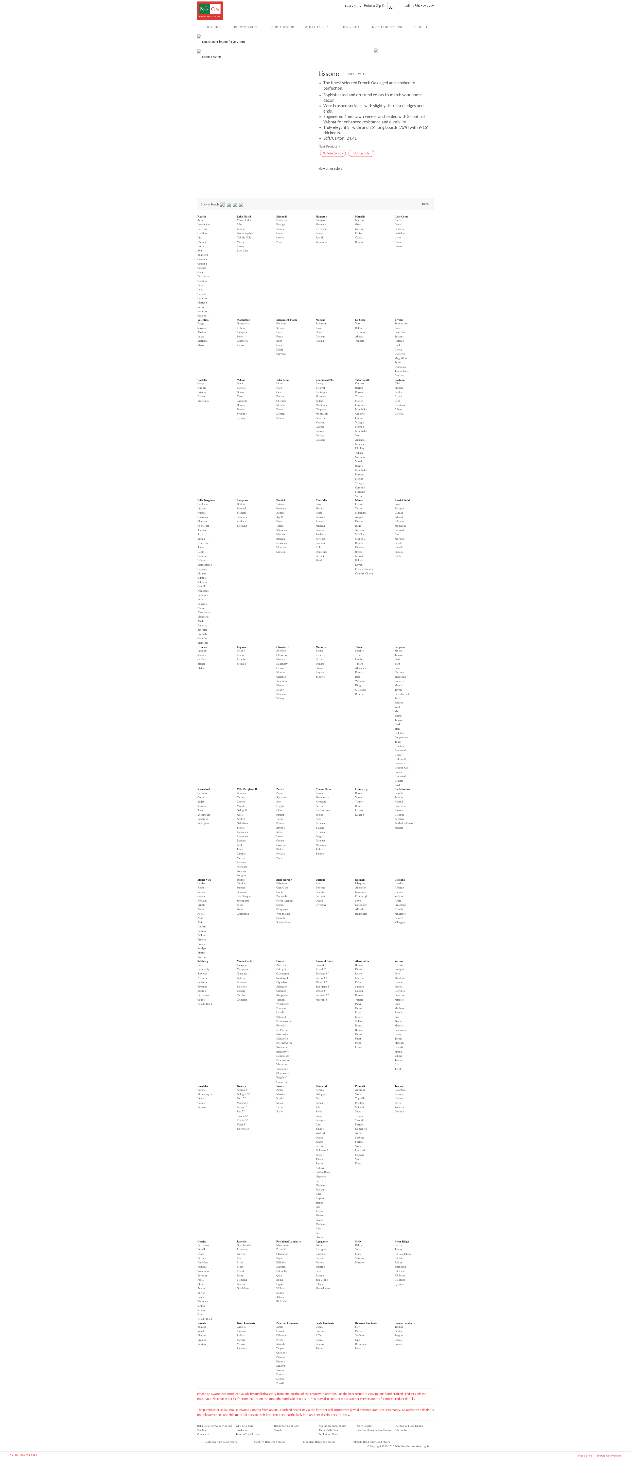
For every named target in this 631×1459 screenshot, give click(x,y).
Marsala (399, 1025)
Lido (279, 810)
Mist (397, 711)
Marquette (242, 969)
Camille (241, 883)
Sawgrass (242, 500)
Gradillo (202, 233)
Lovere (359, 810)
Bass (357, 676)
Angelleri (202, 1262)
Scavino (359, 1137)
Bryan (279, 1258)
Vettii (358, 1159)
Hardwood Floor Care (286, 1425)
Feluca (319, 814)
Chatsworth (282, 1073)
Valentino (203, 319)
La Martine (282, 1029)
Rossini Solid (402, 500)
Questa (319, 900)
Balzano (202, 1326)
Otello (398, 555)
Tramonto (203, 1271)
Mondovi (242, 806)
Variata (201, 891)
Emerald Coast (324, 961)
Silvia (398, 362)
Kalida (280, 1292)
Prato (398, 504)
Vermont (202, 650)
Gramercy (242, 340)
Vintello (201, 1249)
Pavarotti (281, 323)
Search (278, 1430)
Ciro (397, 534)
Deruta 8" (321, 990)
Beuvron (321, 418)
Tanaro (359, 663)
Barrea (201, 396)
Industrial (400, 763)
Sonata (398, 542)
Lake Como (401, 216)
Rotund (399, 801)
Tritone (280, 504)
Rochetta (321, 534)
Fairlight (281, 969)
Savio (358, 1094)
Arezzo (399, 964)
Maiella (359, 977)
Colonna (399, 814)
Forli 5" (241, 1098)
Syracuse (281, 797)
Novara (280, 853)
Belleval (320, 387)
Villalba (359, 534)
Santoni (280, 551)
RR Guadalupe (403, 1253)
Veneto (280, 836)
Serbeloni (400, 233)
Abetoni (202, 332)
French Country (364, 569)
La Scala (360, 319)
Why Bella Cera (244, 1425)
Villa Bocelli (362, 379)
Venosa (241, 1343)
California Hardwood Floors (221, 1441)
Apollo (280, 517)
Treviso (201, 939)
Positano (400, 879)
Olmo (398, 224)
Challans (202, 521)
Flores (279, 409)
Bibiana (280, 538)
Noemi (359, 228)
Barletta (241, 1253)
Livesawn (321, 904)
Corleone (281, 1352)
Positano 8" (322, 973)
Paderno (360, 547)
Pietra (200, 887)
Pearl (397, 698)
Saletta (359, 1111)
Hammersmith (284, 1021)
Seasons (399, 336)
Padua (279, 792)
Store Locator (364, 1425)
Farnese (399, 827)
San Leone (322, 1279)
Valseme (320, 422)
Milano (241, 379)
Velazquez (203, 823)
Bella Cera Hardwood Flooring (214, 1425)
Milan (279, 1102)
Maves (280, 685)
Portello (241, 387)
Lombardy (361, 789)
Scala (240, 383)
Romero (202, 1107)
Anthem (241, 521)
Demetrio (400, 530)
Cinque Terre (323, 789)
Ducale (399, 1339)
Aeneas (280, 512)
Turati (319, 1348)
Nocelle (399, 909)
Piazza (358, 1330)
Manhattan (243, 319)
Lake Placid (244, 216)
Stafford (281, 1266)
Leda (397, 400)
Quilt (279, 1275)
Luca (397, 1003)
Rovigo (201, 930)
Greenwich (243, 323)
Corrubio (400, 990)
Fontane (320, 517)
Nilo (357, 1339)
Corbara (359, 1154)
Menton (359, 426)
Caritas (398, 396)
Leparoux (203, 818)
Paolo (200, 607)
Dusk (398, 724)
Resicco (399, 917)
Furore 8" (321, 977)
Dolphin (399, 733)
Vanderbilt (282, 1068)
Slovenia (202, 973)
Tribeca (241, 327)
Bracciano (203, 400)
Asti (199, 922)
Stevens (201, 806)
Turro (240, 396)
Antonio (399, 340)
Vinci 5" (241, 1124)
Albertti (399, 409)
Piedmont (202, 977)
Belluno (201, 935)
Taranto (399, 1060)
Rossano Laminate (366, 1323)
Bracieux (281, 693)
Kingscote (282, 995)
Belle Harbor (284, 879)
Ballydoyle (282, 1051)
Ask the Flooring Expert (332, 1425)
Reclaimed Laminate (288, 1241)
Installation (242, 1430)
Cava (200, 1314)
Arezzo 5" (242, 1089)
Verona (399, 961)
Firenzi (399, 1051)
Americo (202, 625)
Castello (202, 379)
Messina (280, 1094)
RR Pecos (400, 1275)
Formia (241, 1339)
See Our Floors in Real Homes (374, 1430)
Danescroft (282, 1055)
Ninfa (319, 512)
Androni (360, 1089)
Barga (200, 323)
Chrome (399, 672)
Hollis (279, 891)
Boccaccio (203, 276)
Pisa (397, 1016)
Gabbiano (203, 504)
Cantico (359, 383)
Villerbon (281, 680)
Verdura (359, 1258)
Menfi (319, 560)
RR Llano (400, 1271)
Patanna (280, 1357)
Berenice (202, 629)
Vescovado (203, 224)
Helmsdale (361, 913)
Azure (319, 1211)
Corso (358, 504)
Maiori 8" (321, 982)
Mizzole (399, 999)
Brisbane (242, 413)
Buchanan (203, 995)
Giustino (399, 375)
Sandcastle (400, 676)
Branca (201, 663)
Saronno (360, 456)
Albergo (399, 887)
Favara (280, 396)
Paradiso (241, 659)
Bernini (280, 500)
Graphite (399, 745)
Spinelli (359, 1107)
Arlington (281, 986)
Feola (200, 1279)
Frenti (240, 1275)
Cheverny (281, 655)
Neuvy (280, 689)
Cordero (202, 792)
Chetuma (281, 400)
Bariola (359, 387)
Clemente (202, 642)
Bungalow (282, 909)
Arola (398, 900)
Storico (359, 400)
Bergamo (400, 647)
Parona (399, 986)
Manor (398, 685)
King (358, 685)
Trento (398, 1038)
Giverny (241, 891)
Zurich (280, 789)
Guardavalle (244, 1245)
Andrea (201, 530)
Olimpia (202, 577)
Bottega (241, 977)
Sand (397, 668)
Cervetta (281, 353)
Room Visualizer (247, 27)
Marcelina (361, 512)
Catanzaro (400, 1029)
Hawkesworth (284, 1042)
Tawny (398, 655)
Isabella (399, 547)
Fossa (358, 1163)
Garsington (282, 973)
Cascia (240, 797)
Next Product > (329, 146)
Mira (279, 831)
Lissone (201, 508)
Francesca (203, 542)
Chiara (359, 237)
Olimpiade (400, 366)
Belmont (281, 1016)
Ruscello (242, 1241)
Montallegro (323, 1288)
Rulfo (200, 306)
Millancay (282, 663)
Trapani (280, 1348)
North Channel (284, 900)
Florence (399, 1042)
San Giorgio (244, 896)
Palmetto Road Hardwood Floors (371, 1441)
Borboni (202, 1275)
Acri (278, 801)
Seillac (319, 400)
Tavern (399, 689)
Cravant (320, 439)
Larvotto (242, 964)
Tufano (359, 1115)
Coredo (320, 668)
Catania (399, 1047)
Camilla (399, 512)
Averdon (281, 650)
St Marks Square (404, 823)
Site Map (202, 1430)
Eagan (279, 1284)
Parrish (320, 237)
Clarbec (320, 426)
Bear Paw (400, 332)
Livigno (202, 1339)
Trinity (399, 1249)
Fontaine (281, 1008)
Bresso (359, 551)
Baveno (280, 827)
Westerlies (281, 1064)
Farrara (320, 1189)
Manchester (282, 1245)
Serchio (359, 650)
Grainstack (243, 913)
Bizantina (360, 1343)
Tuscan (399, 1086)
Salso (358, 1249)
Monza (359, 500)
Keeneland (203, 789)
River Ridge (402, 1241)
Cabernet (360, 413)
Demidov (400, 404)
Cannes (359, 418)
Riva (318, 655)
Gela (278, 392)
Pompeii (360, 1086)
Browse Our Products (609, 1455)
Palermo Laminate (287, 1323)
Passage (280, 224)
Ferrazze (399, 995)
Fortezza (320, 538)
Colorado (400, 1279)
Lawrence (281, 542)
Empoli (320, 1128)
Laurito (399, 883)
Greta (358, 224)
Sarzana (201, 327)
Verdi (358, 323)
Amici (358, 1133)
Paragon (399, 508)
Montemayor (204, 1094)
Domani (280, 413)
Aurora (201, 512)
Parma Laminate (405, 1323)
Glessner (281, 990)
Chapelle (321, 409)
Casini (398, 1034)
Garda (398, 220)
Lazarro (241, 1330)
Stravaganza (401, 323)
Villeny (280, 698)
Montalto (281, 547)
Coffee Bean (323, 1172)
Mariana (202, 302)
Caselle (399, 982)
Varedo (359, 461)
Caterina (202, 259)
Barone (320, 1275)
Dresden (202, 647)
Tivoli (398, 1068)
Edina (279, 1279)
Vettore (359, 999)
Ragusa (320, 1198)
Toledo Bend (204, 1003)
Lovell (280, 1012)
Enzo (279, 340)
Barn (397, 663)
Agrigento (322, 1241)
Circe (200, 1284)
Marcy (240, 241)
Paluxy (399, 1262)
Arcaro (201, 810)
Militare (201, 573)
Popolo (399, 797)
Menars (280, 659)
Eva (199, 250)
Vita (318, 1107)
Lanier (201, 1297)
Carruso (201, 267)
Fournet (320, 431)
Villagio (359, 422)
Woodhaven (283, 913)
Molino (320, 508)
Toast (398, 741)
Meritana (202, 340)
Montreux (321, 404)
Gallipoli (242, 810)
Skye (358, 900)
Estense (201, 392)
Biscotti (399, 702)
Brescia (201, 943)
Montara (321, 647)
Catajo (201, 383)
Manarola (321, 844)
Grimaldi (242, 999)
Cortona (399, 1111)
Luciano (320, 879)
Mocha (399, 650)
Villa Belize (283, 379)
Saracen (359, 986)
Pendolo (360, 1102)
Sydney (241, 418)
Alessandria (362, 961)
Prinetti (399, 517)
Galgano (202, 569)
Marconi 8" (322, 999)
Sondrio (320, 676)
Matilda (280, 534)
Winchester (282, 1003)
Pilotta (398, 1330)
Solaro (201, 1309)
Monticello (282, 1038)
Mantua (201, 1335)
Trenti (240, 1271)
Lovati (359, 564)
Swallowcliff (283, 977)
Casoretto (242, 400)
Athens (280, 1297)
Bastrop (201, 990)
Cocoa (398, 772)
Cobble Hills (244, 237)
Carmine (202, 555)
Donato (241, 409)
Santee (319, 1141)
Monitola (360, 538)
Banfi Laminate (246, 1323)
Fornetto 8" (322, 995)
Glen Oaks (282, 887)
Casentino (400, 1089)
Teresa (279, 525)
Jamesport (321, 241)
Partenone (242, 1249)
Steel (397, 659)
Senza (358, 496)
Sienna (398, 1021)
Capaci (280, 1330)
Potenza (320, 530)
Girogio (201, 387)
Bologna (399, 969)
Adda (398, 241)
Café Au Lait (402, 693)
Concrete (400, 680)
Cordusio (321, 1330)
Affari (319, 1335)
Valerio (201, 560)
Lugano (241, 647)
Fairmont (242, 982)
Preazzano (400, 904)
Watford (320, 1133)
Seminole (242, 517)
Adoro (319, 883)
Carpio (201, 1102)
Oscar (200, 272)
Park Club (242, 250)
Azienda (360, 439)
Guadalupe (243, 1288)
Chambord (282, 647)
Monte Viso (204, 879)
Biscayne (242, 525)
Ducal (279, 349)
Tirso (358, 655)
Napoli (359, 990)
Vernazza (321, 801)
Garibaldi (321, 1253)
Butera (280, 418)
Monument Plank (286, 319)
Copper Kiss (401, 767)
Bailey (201, 801)
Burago (359, 542)
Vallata (359, 452)
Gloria (398, 349)
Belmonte (281, 1335)
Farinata (320, 823)
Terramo (360, 332)
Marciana (242, 866)
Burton (201, 1292)
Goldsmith (400, 758)
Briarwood (282, 883)
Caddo (201, 999)
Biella (279, 849)
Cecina (280, 840)
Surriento (321, 896)
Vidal (200, 237)
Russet (319, 1163)
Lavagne (321, 1249)
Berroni (320, 806)
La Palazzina (402, 789)
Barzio (319, 650)
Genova (241, 1086)
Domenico (361, 1128)
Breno (358, 806)
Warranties (401, 1430)
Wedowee (202, 1301)
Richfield (281, 1301)
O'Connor (360, 689)
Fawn (279, 521)
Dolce (200, 246)
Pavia (279, 857)
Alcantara (360, 668)
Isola (318, 547)
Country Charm (364, 573)
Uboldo (359, 448)
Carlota (201, 1089)
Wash (398, 706)
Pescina (241, 1284)
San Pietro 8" (323, 986)
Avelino (201, 1288)
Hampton (321, 216)
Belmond (202, 254)
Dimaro (320, 663)
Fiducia (399, 387)
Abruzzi (202, 900)
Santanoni (282, 1047)
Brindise (320, 891)
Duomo (241, 404)
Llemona (242, 1279)
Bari (397, 1064)
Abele (200, 621)
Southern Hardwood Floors (269, 1441)
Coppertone (401, 737)
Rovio (240, 655)
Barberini (400, 818)
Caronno (360, 404)
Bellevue (242, 986)
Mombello (361, 409)
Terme (358, 508)
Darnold (281, 1249)
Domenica (321, 551)
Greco (240, 392)
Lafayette (242, 332)
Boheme (320, 887)
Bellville (281, 1262)
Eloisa (358, 233)
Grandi (280, 233)
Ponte (279, 241)
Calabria (202, 982)
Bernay (320, 435)
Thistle (319, 1159)
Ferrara (399, 551)
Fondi (200, 1253)
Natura (280, 228)
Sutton (201, 1305)
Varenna (360, 797)
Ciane (358, 1253)
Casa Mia (321, 500)
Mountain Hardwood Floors (319, 1441)
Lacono (320, 1258)
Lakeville (281, 1271)
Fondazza (281, 220)
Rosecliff (281, 1025)
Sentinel (241, 508)
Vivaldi (399, 319)
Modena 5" (243, 1102)
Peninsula (281, 896)
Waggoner (361, 680)
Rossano (202, 603)
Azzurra (202, 1266)
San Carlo (400, 806)
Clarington (282, 1253)
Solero (359, 1021)
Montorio (400, 977)
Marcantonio (204, 564)
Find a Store (585, 1455)
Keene (240, 246)
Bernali (320, 555)
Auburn (320, 1167)
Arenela (320, 521)
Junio (200, 599)
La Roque (321, 392)
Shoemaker (203, 814)
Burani (359, 241)
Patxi (358, 1003)
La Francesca (323, 810)
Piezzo (319, 1219)
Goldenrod (322, 1150)
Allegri (359, 336)
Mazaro (359, 1262)
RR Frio (399, 1258)
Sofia (200, 534)
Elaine (201, 668)
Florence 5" (243, 1128)
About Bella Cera (328, 1430)
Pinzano (359, 392)
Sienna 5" (242, 1115)
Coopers (320, 220)
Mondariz (203, 616)
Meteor (320, 1215)
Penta (358, 1348)
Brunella (202, 634)
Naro (279, 387)
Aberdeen (360, 887)
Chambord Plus (325, 379)
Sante (200, 547)
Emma (201, 538)
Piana (358, 982)
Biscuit (398, 715)
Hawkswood (283, 1060)
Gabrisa (399, 891)
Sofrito (241, 827)
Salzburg (202, 961)
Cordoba (202, 1086)
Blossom (241, 512)
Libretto (399, 521)
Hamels (280, 917)
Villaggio (400, 922)
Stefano (359, 1335)
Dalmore (360, 879)
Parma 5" (242, 1107)
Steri (357, 1326)
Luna (200, 285)
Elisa (397, 383)
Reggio (399, 1335)
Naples (280, 1098)
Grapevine (282, 1081)
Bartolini (400, 379)
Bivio (358, 525)
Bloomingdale (245, 233)
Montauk (321, 224)
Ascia (200, 913)
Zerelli (319, 1111)
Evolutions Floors (328, 1434)
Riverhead (321, 228)
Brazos (398, 1245)
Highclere (281, 982)
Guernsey (202, 517)
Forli (397, 973)
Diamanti (321, 1086)
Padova (241, 1335)
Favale (359, 521)
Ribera (359, 964)
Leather (399, 780)
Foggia (280, 806)
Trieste (201, 904)
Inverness (360, 891)
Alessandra (203, 612)
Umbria (201, 926)
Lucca (200, 336)
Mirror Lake (244, 220)
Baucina (241, 871)
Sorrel (319, 1180)
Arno (200, 917)
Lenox (240, 345)
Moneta (359, 444)
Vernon (280, 999)
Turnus (201, 1258)
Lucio (398, 345)
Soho (240, 336)
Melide (241, 650)
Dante (200, 551)
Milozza (320, 525)
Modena (320, 319)
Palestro (320, 1343)
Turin (279, 818)
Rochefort (203, 525)
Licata (279, 383)
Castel (319, 504)
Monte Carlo (244, 961)
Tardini (399, 1326)
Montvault (322, 413)
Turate (359, 396)
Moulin (280, 672)
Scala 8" (320, 964)
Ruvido (201, 1323)
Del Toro (202, 228)
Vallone (399, 896)
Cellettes (281, 676)
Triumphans (401, 370)
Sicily (279, 1111)
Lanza (319, 1326)
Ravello (202, 216)
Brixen (319, 659)
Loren (358, 973)
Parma (398, 1012)
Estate (280, 961)
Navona (399, 810)
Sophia (399, 392)
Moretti (359, 555)
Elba (239, 224)
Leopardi (360, 1150)
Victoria (201, 1098)
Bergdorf (281, 1077)
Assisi (279, 1089)
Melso (279, 1326)
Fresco (398, 1343)
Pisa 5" (241, 1111)
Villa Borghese (206, 500)
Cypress (399, 1284)
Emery (319, 383)
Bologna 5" (243, 1094)
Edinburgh (361, 896)
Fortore (359, 1124)
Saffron (320, 1146)
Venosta (359, 340)
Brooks (241, 228)
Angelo (359, 517)
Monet (241, 879)
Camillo (201, 586)
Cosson (280, 668)
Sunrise (241, 887)
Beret (240, 909)
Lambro (359, 659)
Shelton (201, 655)
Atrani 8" (321, 969)
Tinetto (320, 853)
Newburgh (361, 904)
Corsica (202, 1241)
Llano (240, 1262)
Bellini (359, 327)
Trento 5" (242, 1120)
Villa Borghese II (247, 789)
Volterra (399, 1107)
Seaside (280, 904)
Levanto (320, 792)
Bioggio (241, 663)
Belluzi (359, 560)
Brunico (241, 792)
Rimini (280, 814)
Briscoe (359, 693)
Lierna (398, 246)
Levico (280, 237)
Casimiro (202, 638)
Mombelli (400, 525)
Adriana (359, 530)
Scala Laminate (325, 1323)
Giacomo (242, 973)
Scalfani (320, 542)
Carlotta (201, 293)
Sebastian (281, 530)
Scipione (202, 582)
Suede (319, 1154)
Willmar (280, 1288)
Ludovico (203, 594)
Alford (359, 909)
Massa (200, 345)
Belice (358, 1245)
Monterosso (322, 797)
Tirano (359, 801)
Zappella (360, 1098)
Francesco (203, 590)
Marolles (321, 396)
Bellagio (399, 228)
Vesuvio (359, 1120)
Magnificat (401, 358)
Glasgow (360, 883)
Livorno (281, 844)
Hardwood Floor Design (409, 1425)
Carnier (241, 995)
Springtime (243, 900)
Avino (200, 220)
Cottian (201, 883)
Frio (239, 1258)
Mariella (360, 216)
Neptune (281, 508)
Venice (280, 1086)
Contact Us (203, 1434)
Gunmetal (400, 750)
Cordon (201, 659)
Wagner (201, 241)
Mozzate (360, 491)
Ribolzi (241, 990)
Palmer (320, 233)
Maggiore (400, 913)
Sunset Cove (283, 922)
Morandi (281, 216)
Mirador (281, 404)
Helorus (399, 1098)
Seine (240, 904)
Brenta (359, 672)
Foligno (241, 875)
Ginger (399, 754)
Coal (397, 785)
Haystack (321, 1176)
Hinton (241, 504)
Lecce (200, 964)
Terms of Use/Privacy (248, 1434)
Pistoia (280, 823)
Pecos (398, 327)
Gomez (201, 797)
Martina (359, 220)
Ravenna (202, 986)
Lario (398, 237)
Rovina (280, 327)
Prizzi (279, 1339)
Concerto (400, 353)
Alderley (281, 964)
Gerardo (202, 298)
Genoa (201, 896)
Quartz (319, 1137)
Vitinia (398, 1055)
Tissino (359, 647)
